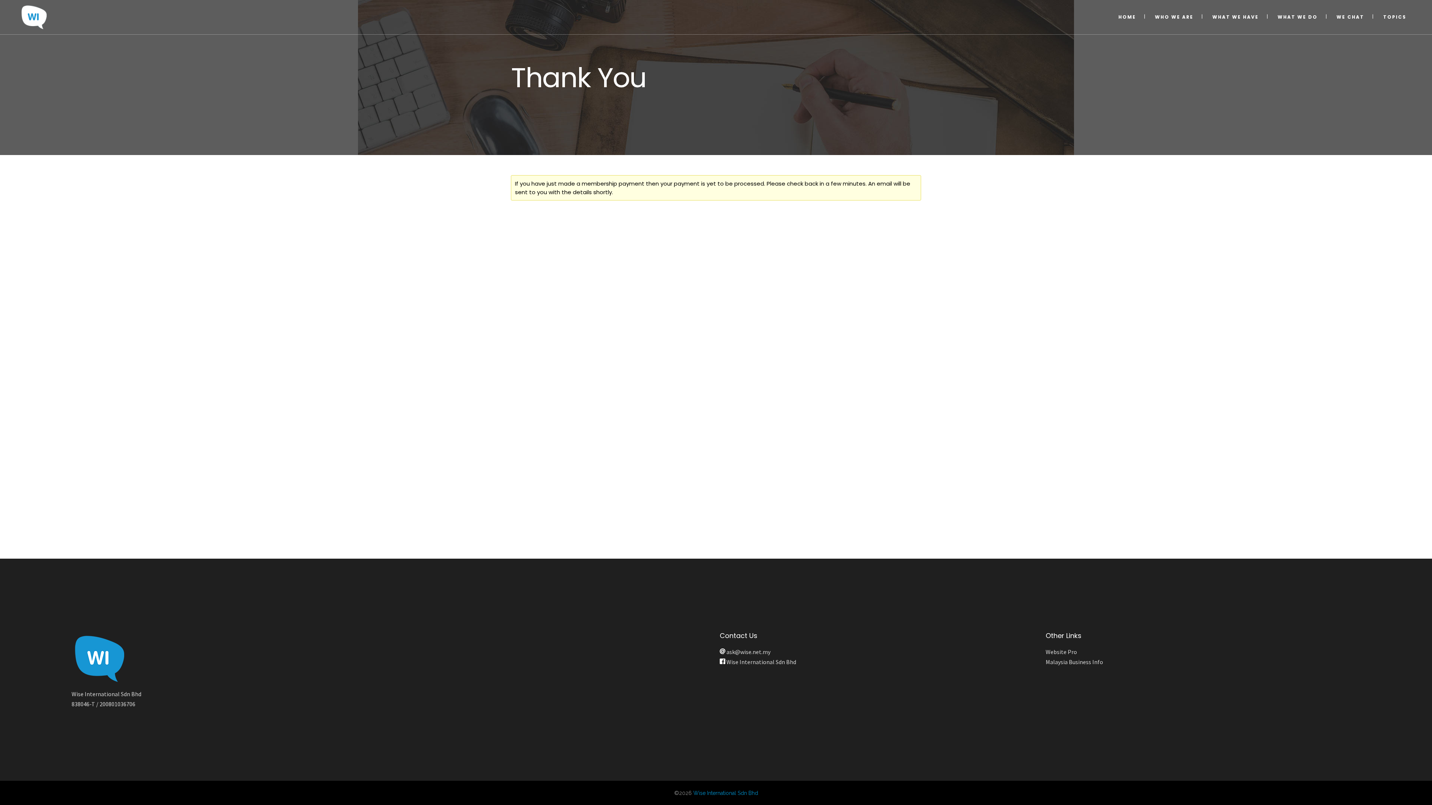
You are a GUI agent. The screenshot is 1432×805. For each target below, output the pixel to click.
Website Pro (1061, 652)
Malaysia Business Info (1074, 662)
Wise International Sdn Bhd (760, 662)
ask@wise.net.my (747, 652)
